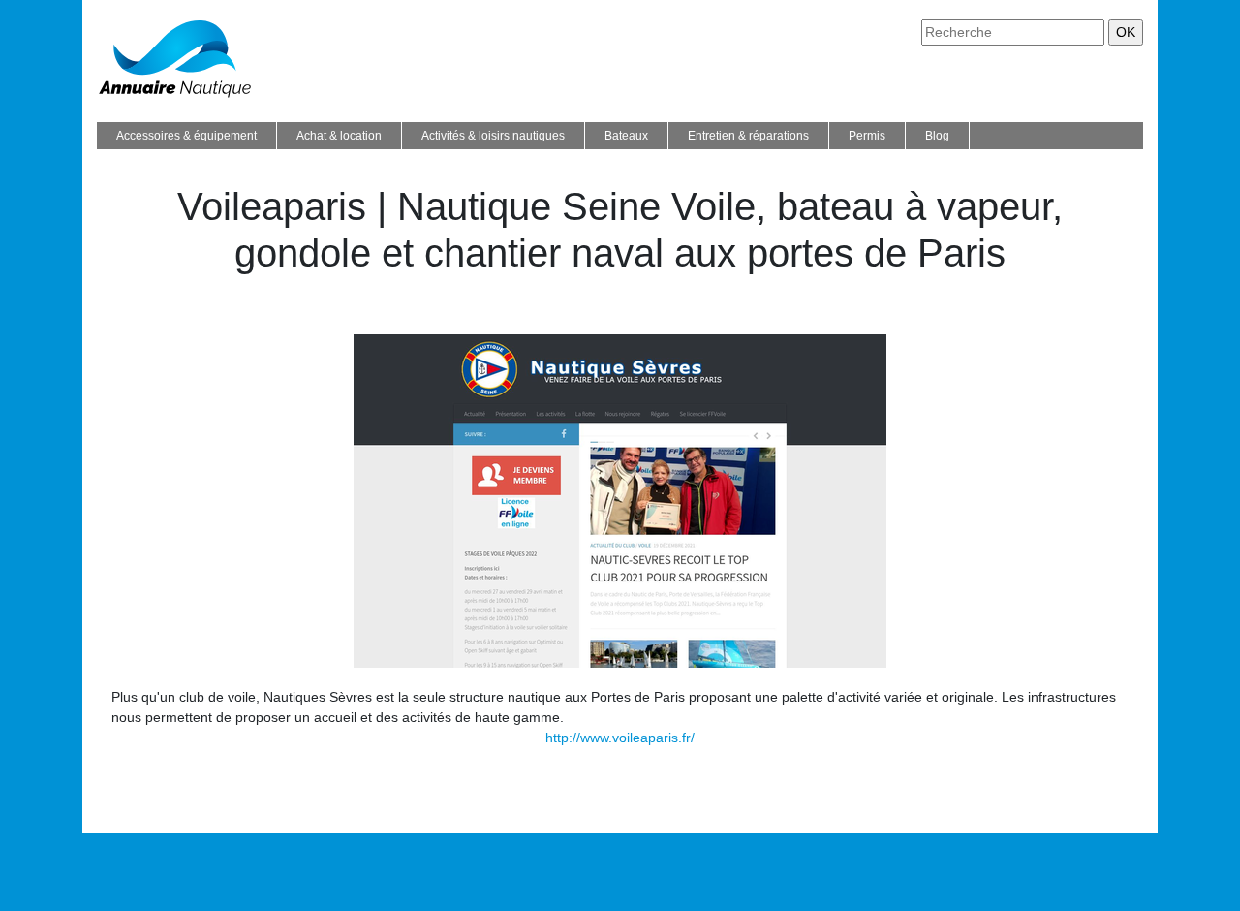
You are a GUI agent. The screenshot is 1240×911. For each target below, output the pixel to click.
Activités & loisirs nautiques (493, 135)
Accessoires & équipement (186, 135)
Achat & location (339, 135)
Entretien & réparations (748, 135)
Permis (867, 135)
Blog (937, 135)
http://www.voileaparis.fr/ (620, 737)
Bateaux (626, 135)
